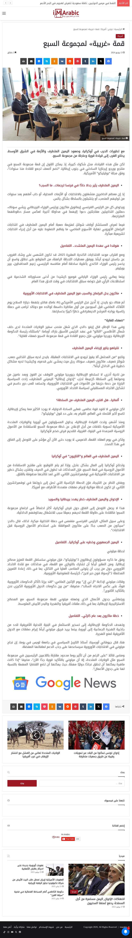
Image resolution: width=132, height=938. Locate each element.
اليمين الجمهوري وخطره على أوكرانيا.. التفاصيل (87, 542)
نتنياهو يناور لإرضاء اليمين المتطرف (95, 348)
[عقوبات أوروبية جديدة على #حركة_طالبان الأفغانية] (55, 870)
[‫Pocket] (44, 706)
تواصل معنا (32, 927)
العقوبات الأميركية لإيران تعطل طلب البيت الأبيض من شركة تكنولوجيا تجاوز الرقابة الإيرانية (38, 881)
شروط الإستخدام (46, 927)
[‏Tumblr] (85, 61)
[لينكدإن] (93, 61)
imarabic (123, 927)
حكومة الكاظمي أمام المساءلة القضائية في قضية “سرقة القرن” (39, 893)
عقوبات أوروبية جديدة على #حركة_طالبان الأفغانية (30, 867)
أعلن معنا (7, 927)
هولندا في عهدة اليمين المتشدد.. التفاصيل (89, 246)
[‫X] (101, 61)
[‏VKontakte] (62, 61)
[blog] (66, 13)
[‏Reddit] (70, 61)
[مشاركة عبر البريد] (31, 61)
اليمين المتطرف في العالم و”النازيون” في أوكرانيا (85, 456)
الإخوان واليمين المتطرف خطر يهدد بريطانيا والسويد (83, 499)
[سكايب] (46, 61)
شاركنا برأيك (19, 927)
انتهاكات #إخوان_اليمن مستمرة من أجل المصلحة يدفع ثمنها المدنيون (100, 901)
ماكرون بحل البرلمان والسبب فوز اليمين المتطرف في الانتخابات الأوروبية (71, 293)
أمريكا (103, 29)
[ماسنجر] (39, 61)
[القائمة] (4, 14)
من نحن (59, 927)
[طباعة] (23, 61)
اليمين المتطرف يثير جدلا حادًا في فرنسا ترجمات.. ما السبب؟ (79, 185)
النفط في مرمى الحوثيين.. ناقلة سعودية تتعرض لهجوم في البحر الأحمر (78, 3)
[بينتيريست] (77, 61)
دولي (110, 29)
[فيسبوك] (108, 61)
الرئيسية (118, 29)
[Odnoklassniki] (54, 61)
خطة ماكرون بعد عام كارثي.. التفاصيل (94, 616)
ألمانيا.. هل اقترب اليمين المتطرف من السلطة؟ (87, 400)
